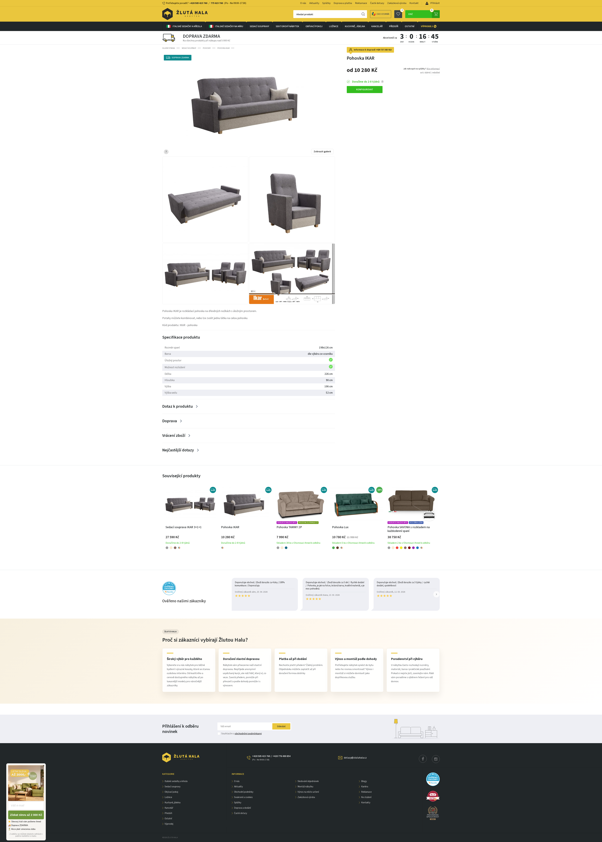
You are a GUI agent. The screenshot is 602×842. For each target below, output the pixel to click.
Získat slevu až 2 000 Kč (26, 814)
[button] (436, 594)
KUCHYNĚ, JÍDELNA (355, 26)
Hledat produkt (304, 14)
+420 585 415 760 (198, 3)
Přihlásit (435, 3)
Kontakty (365, 802)
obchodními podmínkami (248, 733)
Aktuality (314, 3)
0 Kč (420, 13)
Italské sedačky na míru (229, 26)
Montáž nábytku (305, 786)
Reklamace (361, 3)
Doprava (169, 421)
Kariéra (364, 786)
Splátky (326, 3)
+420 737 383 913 (384, 49)
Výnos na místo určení (308, 792)
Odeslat (281, 726)
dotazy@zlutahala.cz (355, 757)
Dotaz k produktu (177, 406)
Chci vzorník (383, 14)
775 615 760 (217, 3)
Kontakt (414, 3)
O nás (303, 3)
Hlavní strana (168, 48)
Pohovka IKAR (223, 48)
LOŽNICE (333, 26)
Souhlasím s (241, 733)
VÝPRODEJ (428, 26)
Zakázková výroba (396, 3)
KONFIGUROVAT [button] (364, 89)
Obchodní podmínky (243, 792)
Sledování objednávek (308, 781)
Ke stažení (366, 797)
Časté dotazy (377, 3)
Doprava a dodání (242, 808)
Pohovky (207, 48)
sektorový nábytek (287, 26)
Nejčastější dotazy (178, 450)
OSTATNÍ (409, 26)
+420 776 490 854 (281, 756)
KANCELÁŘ (377, 26)
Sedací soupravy (259, 26)
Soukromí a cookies (243, 797)
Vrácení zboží (173, 435)
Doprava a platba (343, 3)
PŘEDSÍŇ (393, 26)
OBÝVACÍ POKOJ (314, 26)
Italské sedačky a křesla (187, 26)
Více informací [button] (433, 68)
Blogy (364, 781)
